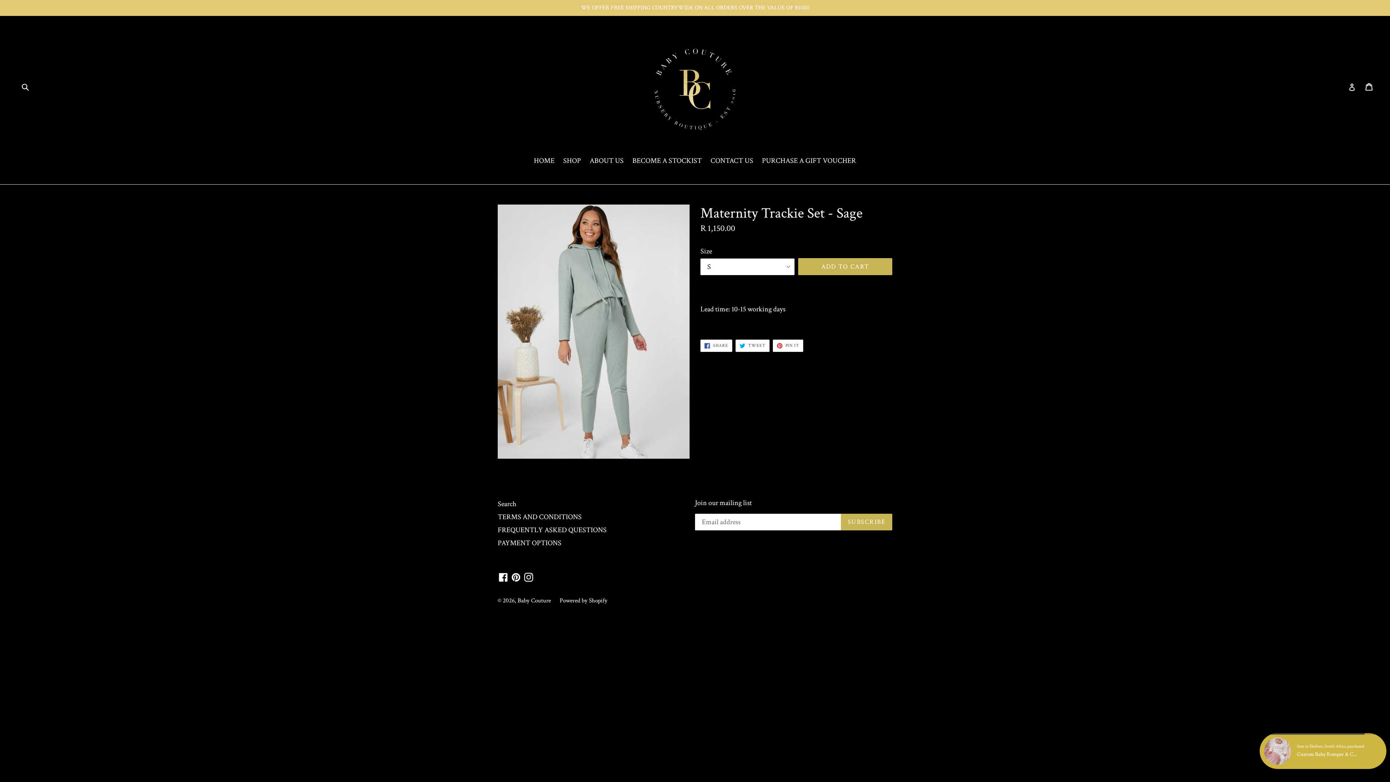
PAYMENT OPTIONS (529, 543)
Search (507, 504)
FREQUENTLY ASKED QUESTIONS (552, 530)
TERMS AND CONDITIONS (540, 517)
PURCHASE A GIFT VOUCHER (809, 160)
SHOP (572, 160)
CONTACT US (732, 160)
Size (706, 251)
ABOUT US (607, 160)
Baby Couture (534, 601)
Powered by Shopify (583, 601)
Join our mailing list (723, 503)
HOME (544, 160)
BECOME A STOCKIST (667, 160)
